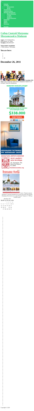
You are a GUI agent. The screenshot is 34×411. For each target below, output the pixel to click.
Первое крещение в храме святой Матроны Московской (15, 67)
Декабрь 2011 (7, 405)
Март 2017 (6, 362)
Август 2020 (7, 316)
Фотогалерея (10, 7)
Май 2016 (6, 372)
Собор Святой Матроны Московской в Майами (14, 34)
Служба (9, 15)
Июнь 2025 (7, 237)
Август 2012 (7, 395)
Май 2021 (6, 305)
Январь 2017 (7, 365)
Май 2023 (6, 271)
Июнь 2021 (7, 304)
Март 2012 (6, 400)
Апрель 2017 (7, 360)
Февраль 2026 (7, 225)
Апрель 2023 (7, 272)
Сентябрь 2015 (8, 380)
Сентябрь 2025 (8, 233)
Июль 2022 (7, 285)
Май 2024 (6, 254)
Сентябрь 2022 (8, 282)
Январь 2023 (7, 277)
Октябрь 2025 (7, 231)
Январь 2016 (7, 376)
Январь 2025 (7, 244)
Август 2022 (7, 284)
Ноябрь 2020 (7, 314)
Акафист (9, 16)
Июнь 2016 (7, 370)
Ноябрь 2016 (7, 368)
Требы (5, 21)
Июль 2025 (7, 235)
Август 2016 (7, 369)
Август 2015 (7, 382)
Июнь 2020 (7, 319)
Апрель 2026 (7, 223)
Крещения (6, 19)
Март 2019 (6, 336)
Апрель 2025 (7, 240)
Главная (6, 4)
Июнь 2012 (7, 397)
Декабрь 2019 (7, 326)
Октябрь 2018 (7, 343)
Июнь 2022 (7, 287)
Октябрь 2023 (7, 264)
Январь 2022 (7, 294)
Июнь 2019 (7, 332)
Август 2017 (7, 356)
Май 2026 (6, 221)
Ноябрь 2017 (7, 353)
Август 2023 (7, 267)
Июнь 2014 (7, 392)
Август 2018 (7, 345)
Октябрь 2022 (7, 281)
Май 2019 (6, 333)
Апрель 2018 (7, 348)
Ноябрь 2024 (7, 247)
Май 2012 (6, 399)
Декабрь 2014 (7, 390)
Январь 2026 (7, 227)
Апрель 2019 (7, 335)
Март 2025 (6, 241)
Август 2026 (7, 217)
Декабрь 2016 (7, 366)
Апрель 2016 (7, 373)
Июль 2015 (7, 383)
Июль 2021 (7, 302)
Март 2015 (6, 387)
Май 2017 (6, 359)
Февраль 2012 (7, 402)
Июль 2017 (7, 358)
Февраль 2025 (7, 242)
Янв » (10, 210)
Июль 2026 (7, 218)
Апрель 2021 (7, 306)
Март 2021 (6, 308)
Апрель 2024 (7, 255)
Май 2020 (6, 321)
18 (13, 205)
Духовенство (7, 9)
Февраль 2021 (7, 309)
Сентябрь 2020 (8, 315)
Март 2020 (6, 322)
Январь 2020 (7, 325)
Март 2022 (6, 291)
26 (1, 209)
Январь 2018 (7, 351)
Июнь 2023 (7, 269)
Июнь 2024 (7, 252)
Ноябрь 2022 (7, 279)
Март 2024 (6, 257)
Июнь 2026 (7, 220)
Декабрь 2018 (7, 341)
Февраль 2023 (7, 275)
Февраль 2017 (7, 363)
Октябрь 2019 (7, 329)
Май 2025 (6, 238)
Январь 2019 (7, 339)
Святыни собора (8, 11)
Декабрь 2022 (7, 278)
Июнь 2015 (7, 385)
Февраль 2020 (7, 324)
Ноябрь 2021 (7, 296)
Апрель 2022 (7, 289)
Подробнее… (20, 83)
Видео (8, 8)
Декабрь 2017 (7, 352)
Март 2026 (6, 224)
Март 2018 (6, 349)
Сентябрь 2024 (8, 248)
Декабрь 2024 (7, 245)
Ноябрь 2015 (7, 379)
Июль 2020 (7, 318)
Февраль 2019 (7, 338)
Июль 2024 (7, 251)
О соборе (6, 5)
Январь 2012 (7, 403)
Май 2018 (6, 346)
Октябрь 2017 (7, 355)
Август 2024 (7, 250)
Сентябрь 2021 (8, 299)
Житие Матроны (11, 14)
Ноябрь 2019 (7, 328)
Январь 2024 (7, 260)
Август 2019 (7, 331)
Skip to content (4, 29)
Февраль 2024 (7, 258)
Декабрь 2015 (7, 378)
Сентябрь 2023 (8, 265)
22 (7, 207)
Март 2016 (6, 375)
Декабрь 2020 (7, 312)
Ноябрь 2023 (7, 262)
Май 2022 (6, 288)
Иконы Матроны (11, 18)
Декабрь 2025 (7, 228)
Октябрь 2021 (7, 298)
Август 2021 (7, 301)
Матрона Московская (9, 12)
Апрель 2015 (7, 386)
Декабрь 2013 (7, 393)
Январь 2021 (7, 311)
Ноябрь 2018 (7, 342)
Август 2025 (7, 234)
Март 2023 (6, 274)
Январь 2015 (7, 389)
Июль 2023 (7, 268)
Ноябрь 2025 (7, 230)
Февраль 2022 (7, 292)
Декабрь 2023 (7, 261)
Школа (5, 22)
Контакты (6, 24)
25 (13, 207)
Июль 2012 (7, 396)
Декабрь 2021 (7, 295)
